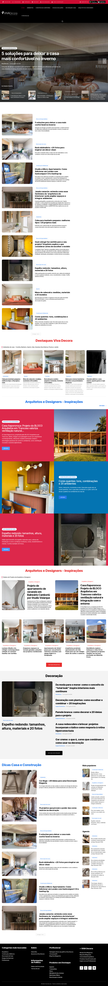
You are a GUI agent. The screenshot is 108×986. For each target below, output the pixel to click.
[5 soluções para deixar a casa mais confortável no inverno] (5, 95)
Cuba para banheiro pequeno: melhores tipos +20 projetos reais (52, 221)
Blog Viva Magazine (55, 956)
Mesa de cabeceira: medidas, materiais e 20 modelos (52, 293)
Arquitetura (5, 952)
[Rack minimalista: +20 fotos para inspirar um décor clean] (32, 95)
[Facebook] (81, 968)
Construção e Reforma (97, 807)
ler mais (5, 448)
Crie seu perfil (53, 954)
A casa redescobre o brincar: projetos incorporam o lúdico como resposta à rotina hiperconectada (80, 727)
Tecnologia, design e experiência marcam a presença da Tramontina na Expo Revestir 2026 (98, 885)
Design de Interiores (7, 958)
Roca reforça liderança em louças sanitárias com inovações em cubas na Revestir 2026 (98, 874)
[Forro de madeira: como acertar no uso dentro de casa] (86, 810)
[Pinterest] (90, 968)
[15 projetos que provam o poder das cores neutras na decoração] (19, 809)
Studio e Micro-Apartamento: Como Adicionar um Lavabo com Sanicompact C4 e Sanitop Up (51, 171)
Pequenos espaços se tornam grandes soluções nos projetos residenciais (32, 649)
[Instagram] (85, 968)
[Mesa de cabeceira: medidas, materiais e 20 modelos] (17, 294)
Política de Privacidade (37, 966)
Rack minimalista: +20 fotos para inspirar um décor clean (49, 148)
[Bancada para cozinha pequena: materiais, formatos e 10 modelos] (54, 362)
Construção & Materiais (70, 91)
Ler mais (62, 497)
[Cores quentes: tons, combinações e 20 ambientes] (17, 319)
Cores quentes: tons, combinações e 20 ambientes (78, 482)
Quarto (38, 289)
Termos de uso (35, 968)
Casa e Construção (58, 2)
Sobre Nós (34, 952)
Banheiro (68, 376)
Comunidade (17, 2)
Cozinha (47, 376)
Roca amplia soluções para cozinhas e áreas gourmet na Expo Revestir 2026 (98, 840)
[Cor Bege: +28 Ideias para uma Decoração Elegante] (19, 782)
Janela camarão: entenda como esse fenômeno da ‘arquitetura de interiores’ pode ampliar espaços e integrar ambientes (51, 194)
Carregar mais (35, 334)
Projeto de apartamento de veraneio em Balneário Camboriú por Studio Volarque (38, 591)
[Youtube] (94, 968)
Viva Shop (36, 2)
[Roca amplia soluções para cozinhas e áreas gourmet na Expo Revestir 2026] (86, 839)
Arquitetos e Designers (11, 421)
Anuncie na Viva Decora (38, 954)
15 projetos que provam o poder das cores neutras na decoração (58, 809)
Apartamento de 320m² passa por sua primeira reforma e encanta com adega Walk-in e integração (52, 651)
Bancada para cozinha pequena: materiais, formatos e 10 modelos (53, 380)
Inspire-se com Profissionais (88, 961)
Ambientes (38, 216)
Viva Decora (7, 2)
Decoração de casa (42, 93)
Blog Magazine (46, 2)
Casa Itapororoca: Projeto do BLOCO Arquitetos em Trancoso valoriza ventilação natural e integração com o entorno (91, 594)
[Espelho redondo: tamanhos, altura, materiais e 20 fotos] (17, 270)
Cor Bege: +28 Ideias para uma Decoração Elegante (58, 782)
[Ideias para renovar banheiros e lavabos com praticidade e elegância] (75, 362)
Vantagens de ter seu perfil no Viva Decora (61, 952)
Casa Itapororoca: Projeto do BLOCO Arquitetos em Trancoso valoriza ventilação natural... (22, 428)
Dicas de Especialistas (9, 48)
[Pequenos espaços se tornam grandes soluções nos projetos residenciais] (33, 631)
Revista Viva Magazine (86, 952)
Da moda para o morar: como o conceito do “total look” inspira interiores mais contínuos (80, 688)
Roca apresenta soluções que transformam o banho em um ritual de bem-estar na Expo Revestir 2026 (98, 851)
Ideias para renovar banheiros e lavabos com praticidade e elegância (74, 380)
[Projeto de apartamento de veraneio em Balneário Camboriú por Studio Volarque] (13, 595)
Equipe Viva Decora (60, 706)
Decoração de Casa (7, 956)
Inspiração (27, 2)
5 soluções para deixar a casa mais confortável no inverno (30, 56)
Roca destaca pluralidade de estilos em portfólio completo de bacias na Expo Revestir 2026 (98, 863)
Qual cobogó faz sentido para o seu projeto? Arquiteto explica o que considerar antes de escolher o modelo (52, 244)
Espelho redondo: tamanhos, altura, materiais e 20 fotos (51, 269)
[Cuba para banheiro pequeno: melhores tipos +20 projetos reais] (17, 222)
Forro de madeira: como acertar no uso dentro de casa (98, 812)
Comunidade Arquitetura (87, 957)
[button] (62, 21)
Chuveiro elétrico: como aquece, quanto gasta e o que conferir (95, 380)
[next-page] (104, 61)
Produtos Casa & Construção (88, 959)
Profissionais (5, 960)
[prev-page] (100, 61)
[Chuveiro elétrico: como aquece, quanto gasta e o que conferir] (96, 362)
